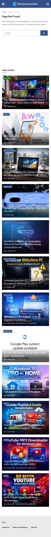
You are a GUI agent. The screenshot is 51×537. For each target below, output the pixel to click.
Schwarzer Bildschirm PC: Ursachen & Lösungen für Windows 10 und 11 (22, 282)
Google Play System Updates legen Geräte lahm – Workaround (25, 354)
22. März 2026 (9, 178)
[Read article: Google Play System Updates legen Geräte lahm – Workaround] (25, 345)
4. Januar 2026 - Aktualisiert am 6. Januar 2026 (20, 468)
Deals (6, 114)
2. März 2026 (9, 215)
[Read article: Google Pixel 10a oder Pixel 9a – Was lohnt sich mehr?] (25, 201)
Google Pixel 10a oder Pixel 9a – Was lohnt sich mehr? (25, 209)
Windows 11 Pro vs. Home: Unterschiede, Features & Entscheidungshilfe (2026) (24, 390)
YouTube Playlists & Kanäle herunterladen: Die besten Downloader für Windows (24, 426)
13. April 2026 (9, 142)
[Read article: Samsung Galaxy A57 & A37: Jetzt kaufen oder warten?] (25, 128)
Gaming (7, 78)
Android (7, 187)
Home (4, 12)
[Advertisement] (25, 51)
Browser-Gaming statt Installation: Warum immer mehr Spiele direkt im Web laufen (24, 101)
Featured (8, 295)
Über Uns (34, 527)
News (6, 367)
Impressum (5, 527)
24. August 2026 (10, 106)
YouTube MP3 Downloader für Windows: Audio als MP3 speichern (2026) (24, 463)
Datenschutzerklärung (20, 527)
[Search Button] (47, 4)
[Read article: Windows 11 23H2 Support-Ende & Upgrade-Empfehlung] (25, 309)
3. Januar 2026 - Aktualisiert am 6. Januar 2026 (20, 504)
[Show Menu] (3, 4)
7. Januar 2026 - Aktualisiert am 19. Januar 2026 (20, 323)
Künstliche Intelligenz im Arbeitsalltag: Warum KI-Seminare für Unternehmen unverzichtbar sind (22, 244)
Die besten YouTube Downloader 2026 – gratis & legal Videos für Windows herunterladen (24, 497)
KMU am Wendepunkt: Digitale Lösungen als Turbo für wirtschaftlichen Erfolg (24, 173)
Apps (6, 476)
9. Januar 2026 (10, 287)
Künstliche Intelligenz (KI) (15, 223)
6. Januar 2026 (10, 359)
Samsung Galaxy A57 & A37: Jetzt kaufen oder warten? (24, 137)
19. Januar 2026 (10, 251)
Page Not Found (13, 12)
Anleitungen (9, 151)
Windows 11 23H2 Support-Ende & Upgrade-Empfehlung (21, 318)
